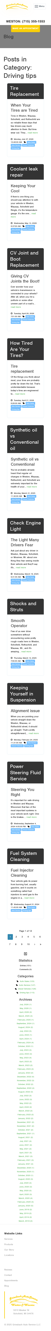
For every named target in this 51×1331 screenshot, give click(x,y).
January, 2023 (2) (25, 1073)
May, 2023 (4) (25, 1058)
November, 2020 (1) (25, 1171)
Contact (8, 1275)
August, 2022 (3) (25, 1092)
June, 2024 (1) (25, 1035)
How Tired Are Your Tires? (21, 349)
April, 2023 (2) (25, 1061)
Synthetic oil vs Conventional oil (24, 439)
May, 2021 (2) (25, 1149)
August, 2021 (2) (25, 1137)
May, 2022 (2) (25, 1103)
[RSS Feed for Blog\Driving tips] (25, 954)
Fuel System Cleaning (23, 856)
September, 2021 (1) (25, 1133)
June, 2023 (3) (25, 1054)
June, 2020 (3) (25, 1187)
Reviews (8, 1269)
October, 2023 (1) (25, 1046)
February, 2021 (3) (26, 1160)
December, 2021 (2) (25, 1122)
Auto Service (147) (27, 985)
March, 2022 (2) (25, 1111)
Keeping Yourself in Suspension (23, 694)
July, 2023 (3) (25, 1050)
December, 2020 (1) (25, 1168)
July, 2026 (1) (25, 1004)
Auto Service (16, 145)
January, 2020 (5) (25, 1206)
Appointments (11, 1280)
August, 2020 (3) (25, 1179)
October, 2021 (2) (25, 1130)
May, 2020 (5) (25, 1190)
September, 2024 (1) (25, 1023)
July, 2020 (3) (25, 1183)
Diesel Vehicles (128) (27, 989)
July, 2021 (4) (25, 1141)
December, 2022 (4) (25, 1076)
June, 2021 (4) (25, 1145)
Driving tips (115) (27, 992)
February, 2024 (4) (26, 1042)
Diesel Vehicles (28, 145)
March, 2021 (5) (25, 1156)
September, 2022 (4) (25, 1088)
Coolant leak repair (24, 172)
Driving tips (16, 148)
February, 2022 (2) (26, 1114)
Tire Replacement (24, 91)
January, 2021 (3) (25, 1164)
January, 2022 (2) (25, 1118)
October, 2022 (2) (25, 1084)
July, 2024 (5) (25, 1031)
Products (8, 1244)
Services (8, 1239)
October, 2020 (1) (25, 1175)
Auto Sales (31, 142)
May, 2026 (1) (25, 1008)
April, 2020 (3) (25, 1194)
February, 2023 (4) (26, 1069)
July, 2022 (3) (25, 1095)
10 (28, 944)
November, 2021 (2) (25, 1126)
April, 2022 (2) (25, 1107)
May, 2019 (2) (25, 1213)
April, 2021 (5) (25, 1152)
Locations (9, 1255)
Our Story (9, 1249)
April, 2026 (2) (25, 1012)
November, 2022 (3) (25, 1080)
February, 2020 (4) (26, 1202)
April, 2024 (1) (25, 1039)
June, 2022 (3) (25, 1099)
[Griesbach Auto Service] (16, 6)
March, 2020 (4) (25, 1198)
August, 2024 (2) (25, 1027)
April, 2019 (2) (25, 1217)
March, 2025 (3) (25, 1016)
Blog (6, 1285)
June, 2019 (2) (25, 1209)
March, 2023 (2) (25, 1065)
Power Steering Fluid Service (25, 772)
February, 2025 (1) (26, 1020)
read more (33, 132)
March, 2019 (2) (25, 1221)
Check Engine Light (25, 526)
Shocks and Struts (23, 606)
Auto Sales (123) (27, 981)
